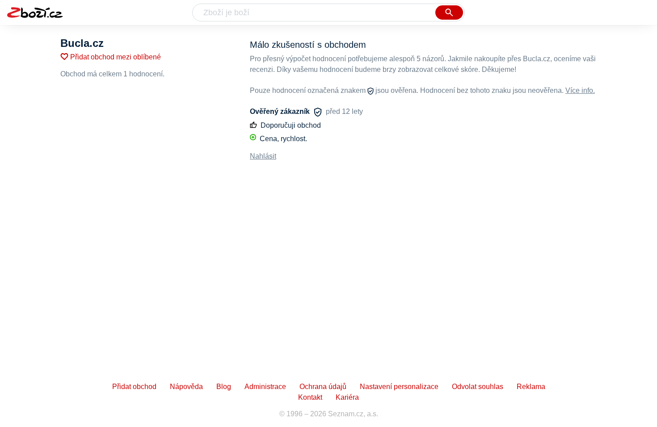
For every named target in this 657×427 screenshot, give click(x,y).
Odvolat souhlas (477, 386)
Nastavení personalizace (399, 386)
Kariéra (347, 397)
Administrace (265, 386)
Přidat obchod (134, 386)
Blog (223, 386)
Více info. (580, 90)
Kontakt (310, 397)
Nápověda (186, 386)
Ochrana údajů (322, 386)
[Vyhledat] (449, 12)
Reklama (531, 386)
